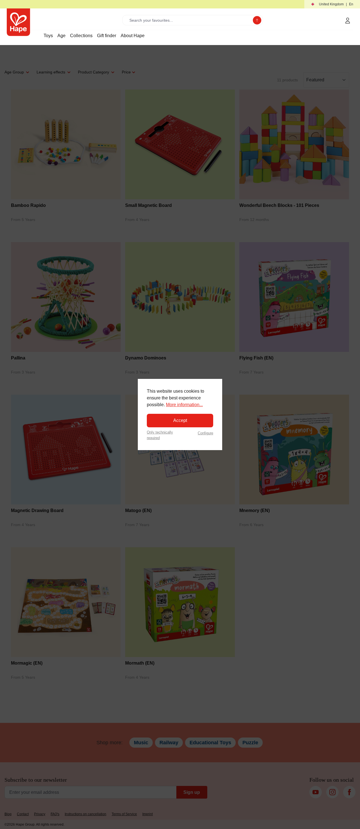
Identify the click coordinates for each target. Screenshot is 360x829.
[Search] (257, 20)
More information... (184, 404)
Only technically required (160, 435)
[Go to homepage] (18, 22)
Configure (205, 433)
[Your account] (347, 20)
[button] (332, 4)
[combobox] (189, 20)
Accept (180, 420)
